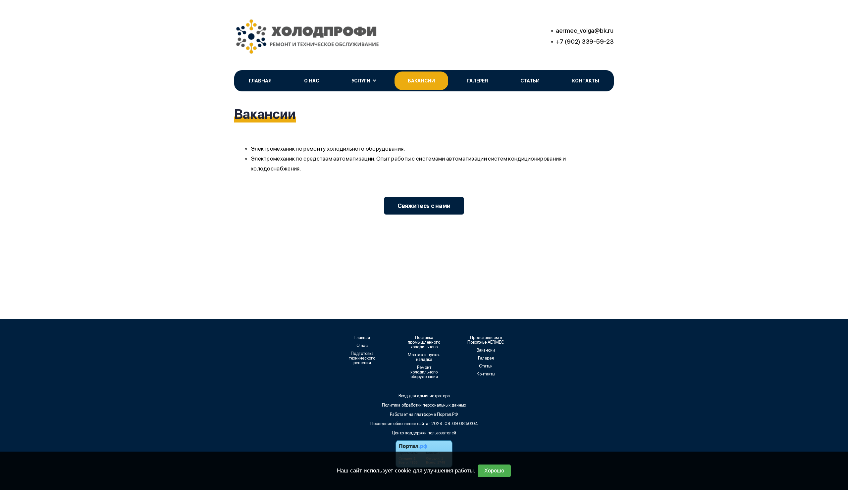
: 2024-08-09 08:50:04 (453, 423)
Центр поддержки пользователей (424, 432)
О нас (311, 80)
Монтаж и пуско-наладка (424, 357)
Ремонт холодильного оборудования (424, 372)
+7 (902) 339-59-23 (585, 41)
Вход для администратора (424, 395)
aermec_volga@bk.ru (584, 30)
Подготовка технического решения (362, 358)
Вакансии (421, 80)
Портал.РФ (447, 414)
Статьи (530, 80)
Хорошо (494, 470)
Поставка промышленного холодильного (424, 342)
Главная (260, 80)
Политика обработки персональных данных (424, 405)
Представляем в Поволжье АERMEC (485, 340)
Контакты (585, 80)
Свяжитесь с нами (424, 205)
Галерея (477, 80)
